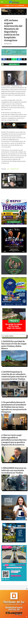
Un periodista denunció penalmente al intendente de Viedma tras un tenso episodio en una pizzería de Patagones (14, 407)
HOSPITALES (14, 169)
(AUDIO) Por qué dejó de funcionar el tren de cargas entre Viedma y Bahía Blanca (14, 345)
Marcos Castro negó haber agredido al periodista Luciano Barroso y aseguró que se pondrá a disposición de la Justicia (14, 440)
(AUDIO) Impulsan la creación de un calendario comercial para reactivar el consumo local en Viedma (14, 375)
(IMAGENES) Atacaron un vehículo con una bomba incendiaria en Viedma (13, 470)
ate (8, 169)
